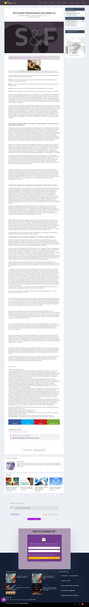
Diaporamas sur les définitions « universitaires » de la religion (26, 488)
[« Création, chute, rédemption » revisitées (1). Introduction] (55, 481)
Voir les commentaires (34, 519)
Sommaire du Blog (70, 11)
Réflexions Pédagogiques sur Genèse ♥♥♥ (31, 57)
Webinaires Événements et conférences (70, 595)
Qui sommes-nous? (74, 575)
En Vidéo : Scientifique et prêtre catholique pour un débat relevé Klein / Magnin (50, 589)
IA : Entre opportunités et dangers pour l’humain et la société (49, 577)
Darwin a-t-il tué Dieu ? (75, 55)
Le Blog (59, 2)
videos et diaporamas (22, 599)
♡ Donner (72, 2)
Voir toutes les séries (71, 14)
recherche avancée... (71, 24)
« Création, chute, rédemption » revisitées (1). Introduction (55, 488)
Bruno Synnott (25, 15)
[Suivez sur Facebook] (75, 604)
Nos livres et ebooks (44, 565)
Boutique (64, 2)
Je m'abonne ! (44, 557)
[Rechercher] (83, 21)
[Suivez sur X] (79, 604)
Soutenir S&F (32, 599)
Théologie (39, 15)
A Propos (77, 2)
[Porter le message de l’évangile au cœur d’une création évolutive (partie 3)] (41, 481)
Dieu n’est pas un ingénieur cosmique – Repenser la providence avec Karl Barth (11, 488)
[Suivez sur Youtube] (83, 604)
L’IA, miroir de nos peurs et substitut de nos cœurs (22, 577)
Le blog (7, 599)
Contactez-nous (64, 575)
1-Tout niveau (36, 17)
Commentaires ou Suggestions (68, 590)
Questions (45, 2)
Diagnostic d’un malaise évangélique (21, 435)
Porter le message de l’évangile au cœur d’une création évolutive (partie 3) (41, 488)
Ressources (52, 2)
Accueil (40, 2)
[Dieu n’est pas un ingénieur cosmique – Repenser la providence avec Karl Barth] (12, 481)
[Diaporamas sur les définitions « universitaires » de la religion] (26, 481)
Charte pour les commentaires (73, 13)
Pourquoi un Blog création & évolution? (70, 585)
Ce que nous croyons (65, 580)
